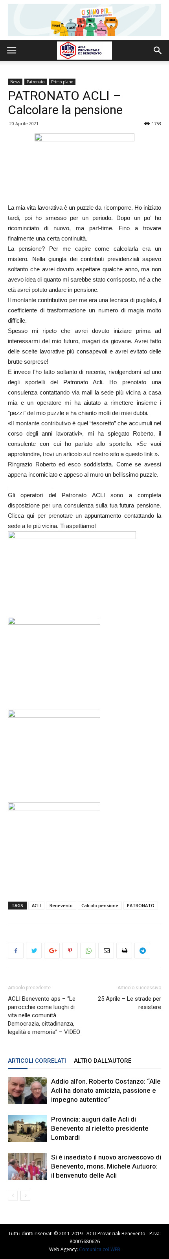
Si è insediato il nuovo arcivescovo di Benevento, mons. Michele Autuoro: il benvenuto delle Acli (106, 1166)
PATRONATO (140, 905)
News (15, 82)
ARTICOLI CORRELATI (37, 1060)
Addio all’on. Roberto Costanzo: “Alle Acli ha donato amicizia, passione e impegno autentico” (106, 1090)
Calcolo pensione (99, 905)
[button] (158, 50)
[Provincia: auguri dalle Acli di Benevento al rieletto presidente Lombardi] (27, 1128)
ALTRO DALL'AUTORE (102, 1060)
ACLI (36, 905)
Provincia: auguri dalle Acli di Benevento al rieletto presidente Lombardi (100, 1128)
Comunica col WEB (99, 1249)
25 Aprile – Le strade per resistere (129, 1003)
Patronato (35, 82)
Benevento (61, 905)
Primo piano (62, 82)
